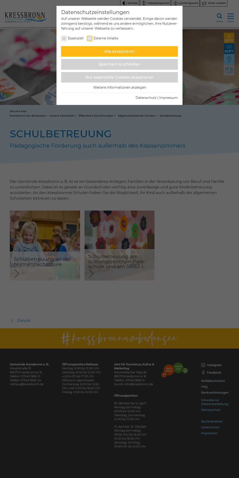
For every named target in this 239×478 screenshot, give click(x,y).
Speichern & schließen (119, 64)
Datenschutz (146, 98)
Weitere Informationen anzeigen (119, 87)
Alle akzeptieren (119, 51)
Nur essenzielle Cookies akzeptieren (119, 77)
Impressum (168, 98)
